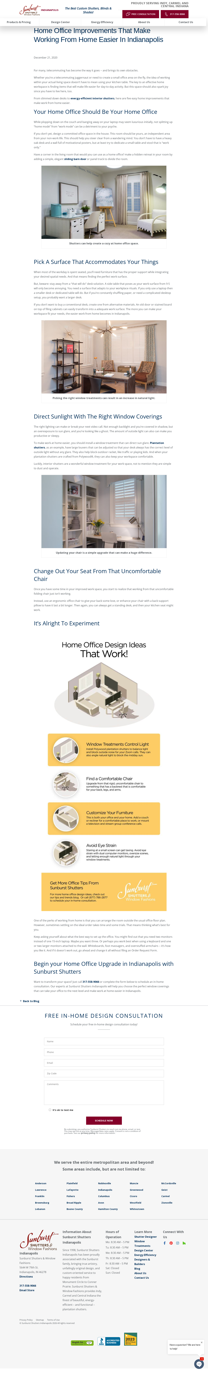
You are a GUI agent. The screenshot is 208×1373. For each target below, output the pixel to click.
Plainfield (72, 1183)
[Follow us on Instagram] (177, 1244)
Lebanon (40, 1209)
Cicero (133, 1196)
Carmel (165, 1196)
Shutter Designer (145, 1237)
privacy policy (88, 1133)
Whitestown (137, 1209)
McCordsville (168, 1183)
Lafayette (72, 1189)
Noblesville (104, 1183)
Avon (101, 1202)
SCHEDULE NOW (104, 1120)
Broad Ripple (74, 1202)
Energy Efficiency (145, 1255)
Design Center (143, 1250)
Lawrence (40, 1189)
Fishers (71, 1196)
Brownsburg (42, 1202)
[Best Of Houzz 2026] (130, 1339)
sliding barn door (75, 159)
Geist (164, 1189)
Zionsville (166, 1202)
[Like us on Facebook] (164, 1244)
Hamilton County (108, 1209)
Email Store (27, 1290)
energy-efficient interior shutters (92, 98)
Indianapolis (105, 1189)
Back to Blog (31, 1001)
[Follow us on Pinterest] (171, 1244)
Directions (26, 1276)
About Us (140, 1273)
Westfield (135, 1202)
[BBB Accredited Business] (109, 1341)
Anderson (40, 1183)
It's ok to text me (63, 1110)
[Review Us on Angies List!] (82, 1343)
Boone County (75, 1209)
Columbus (104, 1196)
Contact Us (141, 1278)
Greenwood (136, 1189)
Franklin (39, 1196)
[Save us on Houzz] (184, 1244)
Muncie (134, 1183)
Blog (137, 1268)
